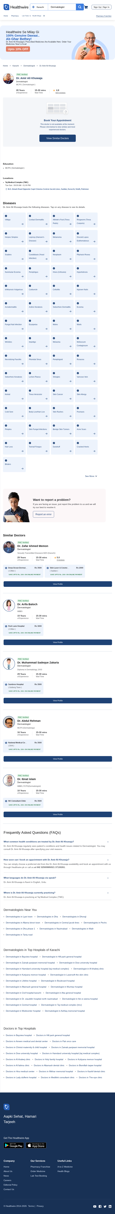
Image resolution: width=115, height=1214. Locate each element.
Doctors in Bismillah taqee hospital (85, 1065)
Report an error (43, 514)
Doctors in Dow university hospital (22, 1053)
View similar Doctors (57, 138)
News (6, 1176)
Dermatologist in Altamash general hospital (26, 987)
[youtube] (94, 1206)
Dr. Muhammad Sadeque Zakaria (38, 662)
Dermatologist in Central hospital (21, 1005)
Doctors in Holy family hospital (49, 1059)
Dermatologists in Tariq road (19, 934)
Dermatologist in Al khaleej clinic (89, 968)
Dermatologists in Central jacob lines (62, 922)
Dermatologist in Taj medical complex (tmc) (61, 1005)
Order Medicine (38, 1171)
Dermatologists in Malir (83, 928)
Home (6, 16)
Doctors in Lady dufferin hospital (21, 1077)
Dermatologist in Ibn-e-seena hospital (80, 999)
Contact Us (9, 1189)
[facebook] (100, 1206)
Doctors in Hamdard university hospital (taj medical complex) (71, 1053)
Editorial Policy (10, 1185)
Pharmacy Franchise (103, 16)
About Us (8, 1171)
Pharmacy (15, 16)
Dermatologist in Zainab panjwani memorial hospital (30, 962)
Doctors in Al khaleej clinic (18, 1059)
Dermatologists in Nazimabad (53, 928)
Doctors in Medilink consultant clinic (57, 1077)
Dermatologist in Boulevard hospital (58, 981)
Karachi (16, 66)
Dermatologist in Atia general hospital (63, 993)
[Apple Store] (36, 1145)
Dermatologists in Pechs (95, 922)
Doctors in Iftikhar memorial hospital (56, 1071)
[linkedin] (110, 1206)
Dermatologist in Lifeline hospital (21, 981)
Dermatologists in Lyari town (19, 916)
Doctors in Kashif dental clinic (91, 1071)
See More (90, 476)
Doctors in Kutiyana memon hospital (85, 1059)
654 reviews (60, 93)
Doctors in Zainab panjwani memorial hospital (72, 1047)
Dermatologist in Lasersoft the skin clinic (69, 975)
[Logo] (7, 1106)
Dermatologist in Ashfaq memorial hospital (65, 1011)
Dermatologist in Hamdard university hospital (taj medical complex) (37, 968)
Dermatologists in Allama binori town (23, 922)
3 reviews (61, 560)
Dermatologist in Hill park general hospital (61, 956)
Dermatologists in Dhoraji (74, 916)
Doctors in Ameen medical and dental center (27, 1041)
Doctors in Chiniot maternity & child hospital (26, 1047)
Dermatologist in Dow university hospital (78, 962)
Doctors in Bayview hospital (19, 1035)
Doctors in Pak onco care (64, 1041)
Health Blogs (36, 16)
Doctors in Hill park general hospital (53, 1035)
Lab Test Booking (39, 1176)
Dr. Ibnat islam (26, 779)
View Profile (58, 584)
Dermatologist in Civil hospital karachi (23, 993)
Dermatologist (29, 66)
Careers (7, 1180)
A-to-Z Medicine (65, 1167)
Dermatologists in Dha (47, 916)
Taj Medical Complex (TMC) (16, 182)
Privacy (40, 1206)
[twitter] (105, 1206)
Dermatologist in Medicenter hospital (23, 1011)
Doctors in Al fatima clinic (17, 1065)
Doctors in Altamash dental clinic (49, 1065)
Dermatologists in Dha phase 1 (20, 928)
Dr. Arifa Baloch (27, 604)
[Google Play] (14, 1145)
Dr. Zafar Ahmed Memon (32, 546)
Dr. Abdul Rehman (29, 720)
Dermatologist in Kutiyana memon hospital (26, 975)
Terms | (31, 1206)
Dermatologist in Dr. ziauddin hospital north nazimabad (32, 999)
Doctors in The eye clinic (90, 1077)
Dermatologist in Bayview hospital (22, 956)
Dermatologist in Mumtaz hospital (66, 987)
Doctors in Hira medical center (20, 1071)
